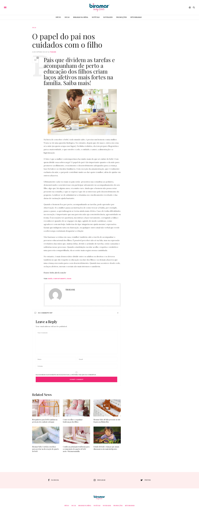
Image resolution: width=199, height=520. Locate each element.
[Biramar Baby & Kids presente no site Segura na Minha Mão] (107, 407)
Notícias (96, 17)
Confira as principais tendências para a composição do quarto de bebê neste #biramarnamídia (76, 449)
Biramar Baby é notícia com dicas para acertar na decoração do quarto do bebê (45, 449)
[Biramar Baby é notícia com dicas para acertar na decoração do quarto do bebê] (45, 435)
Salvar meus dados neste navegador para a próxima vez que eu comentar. (66, 374)
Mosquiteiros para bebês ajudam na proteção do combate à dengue (44, 421)
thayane (53, 52)
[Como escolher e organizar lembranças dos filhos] (76, 407)
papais (69, 278)
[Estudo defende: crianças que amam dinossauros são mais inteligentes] (107, 435)
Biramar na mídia (80, 17)
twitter (147, 480)
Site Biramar (136, 17)
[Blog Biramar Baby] (99, 7)
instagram (101, 480)
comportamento (59, 278)
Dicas (67, 17)
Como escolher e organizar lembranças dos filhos (73, 421)
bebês (50, 278)
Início (58, 17)
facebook (55, 480)
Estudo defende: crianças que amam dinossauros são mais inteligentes (106, 448)
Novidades (108, 17)
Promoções (121, 17)
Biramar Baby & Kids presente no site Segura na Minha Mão (107, 421)
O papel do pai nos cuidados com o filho (67, 40)
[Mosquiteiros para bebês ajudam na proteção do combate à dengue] (45, 407)
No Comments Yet (45, 313)
